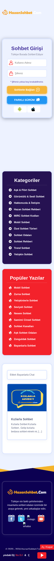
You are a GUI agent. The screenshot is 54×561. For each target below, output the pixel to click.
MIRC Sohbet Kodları (26, 215)
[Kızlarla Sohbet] (27, 398)
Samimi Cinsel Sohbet (26, 319)
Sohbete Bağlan (24, 89)
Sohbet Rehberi (22, 241)
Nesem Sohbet (22, 313)
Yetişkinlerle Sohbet (25, 300)
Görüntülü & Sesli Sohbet (28, 196)
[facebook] (12, 518)
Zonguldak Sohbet (24, 339)
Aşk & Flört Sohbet (24, 190)
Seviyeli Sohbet (22, 307)
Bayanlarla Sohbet (24, 345)
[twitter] (22, 518)
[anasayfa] (22, 12)
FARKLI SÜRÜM (24, 99)
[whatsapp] (27, 525)
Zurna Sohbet (21, 294)
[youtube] (41, 518)
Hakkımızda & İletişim (26, 202)
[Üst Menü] (7, 21)
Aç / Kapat (47, 547)
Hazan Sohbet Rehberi (26, 209)
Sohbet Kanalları (23, 326)
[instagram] (32, 518)
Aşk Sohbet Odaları (25, 332)
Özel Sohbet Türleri (25, 228)
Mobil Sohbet (21, 222)
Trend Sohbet (21, 248)
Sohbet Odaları (22, 235)
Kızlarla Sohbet (22, 419)
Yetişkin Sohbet (23, 254)
